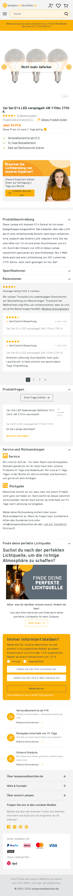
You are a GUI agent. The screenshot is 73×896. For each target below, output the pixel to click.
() (27, 116)
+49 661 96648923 (55, 524)
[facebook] (8, 827)
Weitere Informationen (55, 309)
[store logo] (20, 5)
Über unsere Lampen (20, 795)
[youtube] (26, 827)
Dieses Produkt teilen (54, 120)
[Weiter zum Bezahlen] (45, 380)
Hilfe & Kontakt (17, 786)
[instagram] (14, 827)
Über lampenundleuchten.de (25, 776)
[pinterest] (20, 827)
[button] (36, 25)
